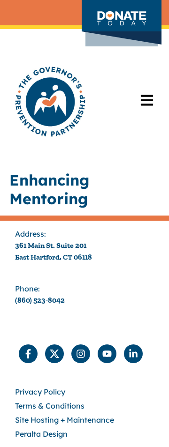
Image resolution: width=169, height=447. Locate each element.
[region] (84, 343)
